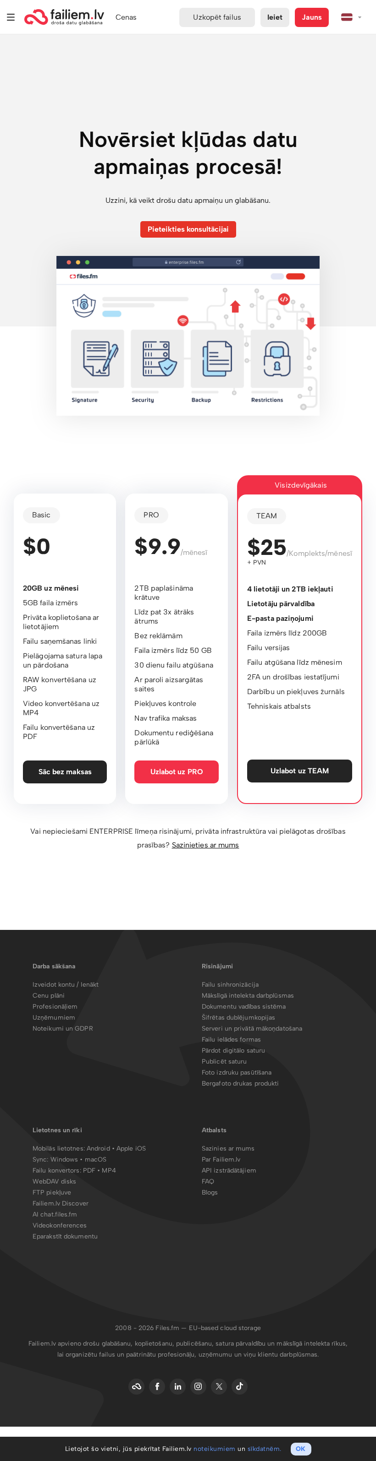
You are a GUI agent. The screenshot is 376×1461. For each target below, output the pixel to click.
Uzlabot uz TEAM (300, 770)
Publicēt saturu (224, 1061)
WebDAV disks (54, 1181)
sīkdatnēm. (265, 1449)
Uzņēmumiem (54, 1017)
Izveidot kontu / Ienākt (66, 984)
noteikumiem (215, 1449)
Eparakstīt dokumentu (65, 1236)
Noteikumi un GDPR (63, 1028)
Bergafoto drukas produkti (240, 1083)
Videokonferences (60, 1225)
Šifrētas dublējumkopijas (238, 1017)
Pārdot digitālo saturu (233, 1050)
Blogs (210, 1192)
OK (300, 1449)
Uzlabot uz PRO (176, 771)
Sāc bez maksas (65, 771)
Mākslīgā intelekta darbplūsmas (248, 995)
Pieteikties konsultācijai (188, 229)
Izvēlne (11, 17)
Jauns (312, 17)
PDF (89, 1170)
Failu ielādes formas (231, 1039)
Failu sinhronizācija (230, 984)
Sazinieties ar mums (205, 845)
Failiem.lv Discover (60, 1203)
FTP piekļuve (52, 1192)
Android (99, 1148)
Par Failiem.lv (221, 1159)
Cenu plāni (49, 995)
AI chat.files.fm (55, 1214)
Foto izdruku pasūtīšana (236, 1072)
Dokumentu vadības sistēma (244, 1006)
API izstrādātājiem (229, 1170)
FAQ (208, 1181)
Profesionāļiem (55, 1006)
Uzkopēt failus (217, 17)
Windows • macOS (78, 1159)
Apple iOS (131, 1148)
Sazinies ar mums (228, 1148)
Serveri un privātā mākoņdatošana (252, 1028)
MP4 (109, 1170)
